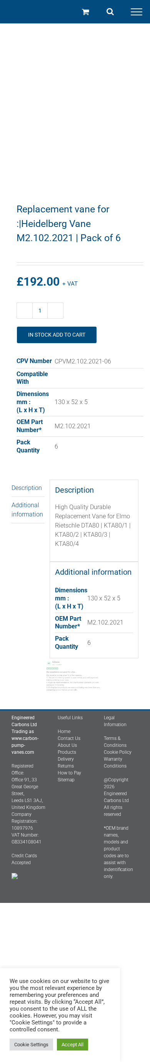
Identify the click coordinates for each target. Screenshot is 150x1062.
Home (64, 731)
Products (67, 752)
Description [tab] (27, 488)
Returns (66, 766)
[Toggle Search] (110, 11)
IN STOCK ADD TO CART (56, 335)
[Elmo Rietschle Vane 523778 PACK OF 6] (75, 119)
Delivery (66, 759)
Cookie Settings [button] (31, 1044)
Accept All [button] (72, 1044)
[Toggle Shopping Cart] (85, 12)
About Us (67, 745)
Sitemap (66, 780)
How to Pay (69, 773)
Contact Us (69, 738)
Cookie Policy (118, 752)
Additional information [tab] (27, 509)
